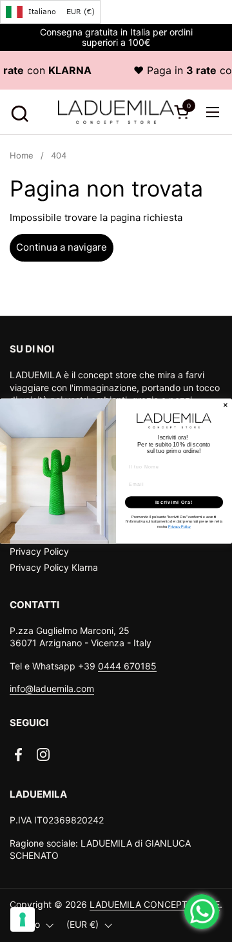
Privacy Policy (39, 551)
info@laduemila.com (52, 688)
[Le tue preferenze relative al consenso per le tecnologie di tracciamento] (22, 919)
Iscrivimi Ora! (174, 502)
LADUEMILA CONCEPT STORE (155, 904)
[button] (18, 112)
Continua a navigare (61, 247)
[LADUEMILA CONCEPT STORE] (116, 112)
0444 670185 (127, 665)
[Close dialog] (225, 405)
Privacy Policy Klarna (54, 567)
